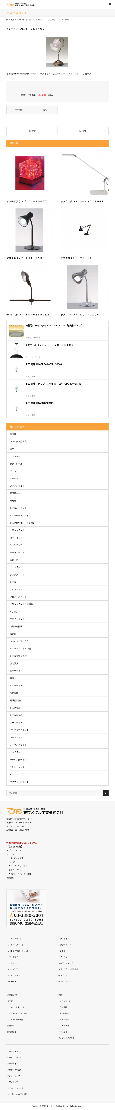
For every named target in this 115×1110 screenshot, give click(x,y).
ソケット (14, 471)
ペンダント (15, 611)
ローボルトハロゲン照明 (17, 1094)
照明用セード (16, 493)
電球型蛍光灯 (16, 700)
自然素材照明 (16, 626)
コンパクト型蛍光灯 (19, 441)
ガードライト (16, 737)
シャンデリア (16, 545)
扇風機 (13, 434)
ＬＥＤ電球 (15, 707)
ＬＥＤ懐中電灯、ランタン (22, 522)
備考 (45, 109)
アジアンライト (17, 485)
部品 (12, 448)
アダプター (15, 456)
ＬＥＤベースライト (19, 515)
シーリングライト (18, 744)
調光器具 (14, 663)
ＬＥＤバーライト (18, 508)
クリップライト (17, 530)
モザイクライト (17, 619)
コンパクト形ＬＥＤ (19, 641)
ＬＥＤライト (16, 685)
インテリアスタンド (19, 730)
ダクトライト (16, 567)
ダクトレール (16, 463)
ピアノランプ (16, 774)
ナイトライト (16, 589)
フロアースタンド (18, 596)
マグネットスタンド (19, 781)
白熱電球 (14, 693)
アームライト (16, 722)
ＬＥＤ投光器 (16, 715)
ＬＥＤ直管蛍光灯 (18, 656)
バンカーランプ (17, 766)
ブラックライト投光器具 (21, 604)
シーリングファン (18, 552)
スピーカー (15, 559)
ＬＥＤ (13, 582)
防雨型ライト (16, 670)
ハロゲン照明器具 (18, 759)
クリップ (14, 478)
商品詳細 (19, 109)
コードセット (16, 537)
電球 (12, 678)
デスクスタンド (17, 574)
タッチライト (16, 752)
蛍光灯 (13, 633)
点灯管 (13, 500)
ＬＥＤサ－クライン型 (20, 648)
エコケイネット (16, 869)
